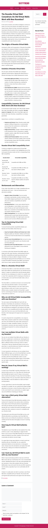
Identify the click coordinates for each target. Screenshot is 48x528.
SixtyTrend (23, 525)
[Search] (44, 14)
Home (11, 8)
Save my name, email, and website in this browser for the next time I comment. (16, 514)
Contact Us (28, 8)
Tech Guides (16, 8)
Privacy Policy (35, 8)
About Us (23, 8)
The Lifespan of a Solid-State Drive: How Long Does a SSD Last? (40, 73)
